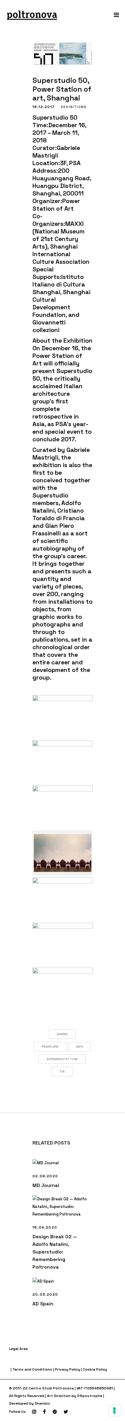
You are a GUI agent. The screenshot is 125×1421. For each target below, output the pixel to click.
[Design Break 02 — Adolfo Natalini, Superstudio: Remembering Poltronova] (62, 1206)
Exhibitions (73, 106)
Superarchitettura (62, 1059)
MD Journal (45, 1185)
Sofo (79, 1047)
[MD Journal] (62, 1163)
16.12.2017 (43, 106)
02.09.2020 (45, 1176)
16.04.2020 (44, 1227)
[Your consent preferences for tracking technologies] (114, 1410)
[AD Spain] (62, 1281)
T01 (62, 1071)
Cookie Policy (95, 1369)
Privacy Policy (67, 1369)
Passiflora (50, 1047)
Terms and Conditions (32, 1369)
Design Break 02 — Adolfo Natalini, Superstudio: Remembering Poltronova (54, 1251)
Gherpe (62, 1034)
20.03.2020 (45, 1294)
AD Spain (42, 1304)
